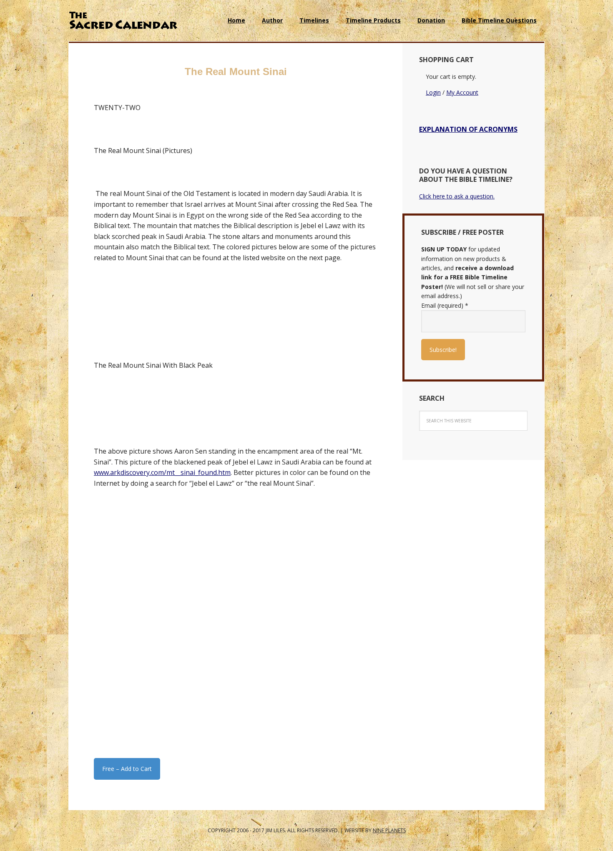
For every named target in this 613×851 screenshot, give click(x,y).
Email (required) (444, 305)
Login (433, 92)
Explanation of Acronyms (468, 129)
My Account (462, 92)
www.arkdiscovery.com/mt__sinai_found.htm (162, 472)
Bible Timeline (123, 21)
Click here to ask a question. (457, 196)
